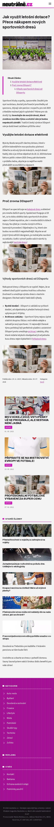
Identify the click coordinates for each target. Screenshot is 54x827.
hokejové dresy (34, 209)
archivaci (32, 331)
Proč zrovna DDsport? (22, 85)
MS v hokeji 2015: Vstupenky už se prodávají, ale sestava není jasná (27, 420)
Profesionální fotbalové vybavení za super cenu (25, 497)
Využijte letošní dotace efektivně (27, 81)
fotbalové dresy (39, 339)
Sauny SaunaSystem (12, 661)
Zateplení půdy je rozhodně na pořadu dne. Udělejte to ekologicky (24, 565)
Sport (42, 382)
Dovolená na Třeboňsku (13, 646)
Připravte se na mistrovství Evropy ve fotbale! (26, 459)
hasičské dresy (20, 242)
